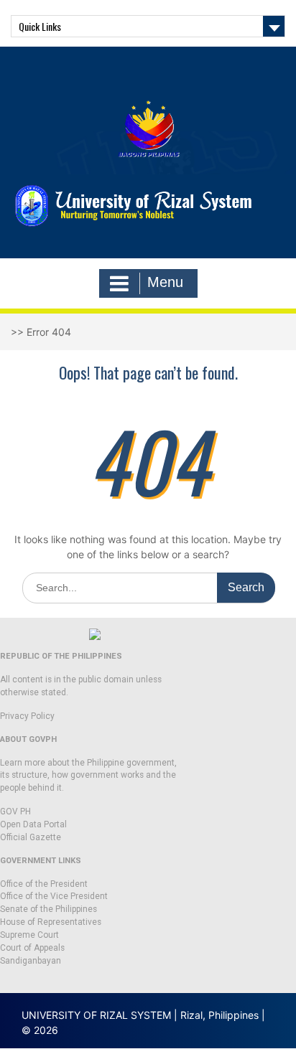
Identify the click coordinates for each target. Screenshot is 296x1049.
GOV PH (15, 811)
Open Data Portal (33, 824)
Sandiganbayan (30, 961)
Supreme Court (29, 935)
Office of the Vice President (54, 896)
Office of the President (44, 884)
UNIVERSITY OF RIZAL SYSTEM (96, 1015)
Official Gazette (30, 837)
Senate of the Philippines (48, 909)
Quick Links (40, 26)
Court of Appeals (32, 948)
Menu (165, 282)
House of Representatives (50, 922)
